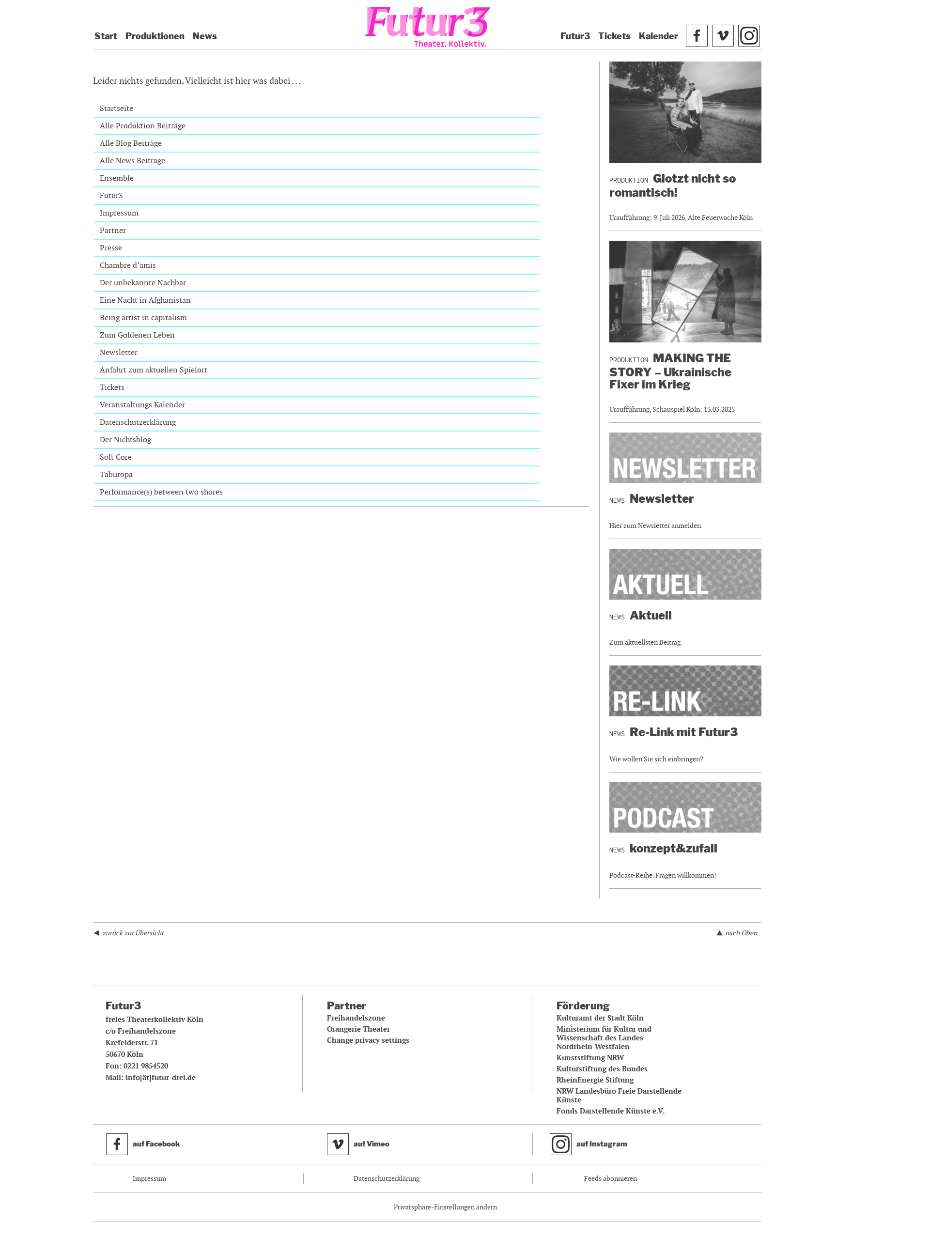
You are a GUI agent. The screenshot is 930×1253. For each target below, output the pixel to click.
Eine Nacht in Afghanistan (145, 300)
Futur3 (575, 36)
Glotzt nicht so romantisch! (672, 185)
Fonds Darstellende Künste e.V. (611, 1111)
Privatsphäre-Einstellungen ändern (445, 1207)
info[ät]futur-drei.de (160, 1078)
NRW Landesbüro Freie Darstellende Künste (619, 1095)
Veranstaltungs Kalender (142, 405)
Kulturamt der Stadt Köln (600, 1018)
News (205, 36)
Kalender (658, 36)
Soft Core (116, 457)
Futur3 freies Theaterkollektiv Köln (428, 28)
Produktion (628, 180)
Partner (113, 230)
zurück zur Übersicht (133, 932)
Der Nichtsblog (125, 439)
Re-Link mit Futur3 (684, 732)
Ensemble (117, 178)
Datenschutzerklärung (138, 422)
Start (105, 36)
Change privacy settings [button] (368, 1040)
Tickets (614, 36)
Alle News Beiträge (132, 160)
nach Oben (741, 932)
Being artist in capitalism (143, 317)
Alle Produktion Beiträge (143, 126)
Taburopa (116, 474)
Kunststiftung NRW (590, 1058)
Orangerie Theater (358, 1029)
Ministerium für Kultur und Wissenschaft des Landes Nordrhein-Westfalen (604, 1038)
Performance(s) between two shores (161, 492)
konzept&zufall (673, 848)
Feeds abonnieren (610, 1178)
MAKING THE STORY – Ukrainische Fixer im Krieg (670, 371)
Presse (111, 248)
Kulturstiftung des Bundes (602, 1069)
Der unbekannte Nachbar (143, 283)
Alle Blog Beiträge (131, 143)
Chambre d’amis (128, 265)
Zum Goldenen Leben (137, 335)
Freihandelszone (356, 1018)
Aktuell (651, 615)
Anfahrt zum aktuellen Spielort (153, 370)
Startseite (116, 108)
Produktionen (155, 36)
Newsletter (119, 352)
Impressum (119, 213)
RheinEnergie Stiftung (595, 1080)
